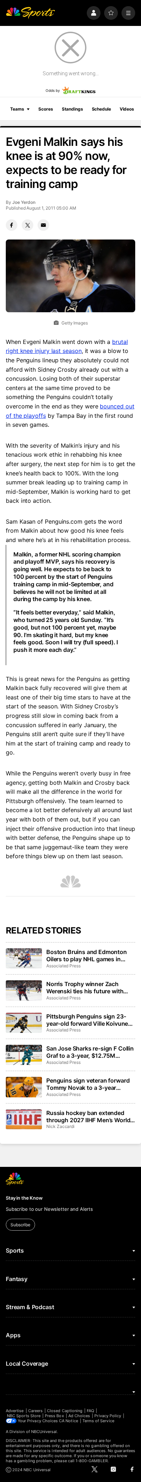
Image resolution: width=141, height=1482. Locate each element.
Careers (35, 1410)
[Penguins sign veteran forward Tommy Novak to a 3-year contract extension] (24, 1087)
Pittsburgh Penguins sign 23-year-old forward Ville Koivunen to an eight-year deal (89, 1020)
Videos (127, 109)
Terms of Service (98, 1420)
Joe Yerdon (23, 202)
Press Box (54, 1415)
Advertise (15, 1410)
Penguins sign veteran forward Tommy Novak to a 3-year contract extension (87, 1084)
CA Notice (68, 1420)
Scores (45, 109)
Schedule (101, 109)
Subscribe (20, 1224)
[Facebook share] (11, 225)
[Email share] (43, 225)
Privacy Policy (107, 1415)
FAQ (90, 1410)
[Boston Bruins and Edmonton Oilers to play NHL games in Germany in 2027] (24, 958)
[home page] (30, 13)
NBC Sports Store (23, 1415)
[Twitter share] (27, 225)
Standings (72, 109)
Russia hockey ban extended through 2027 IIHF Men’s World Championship (88, 1116)
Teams (17, 109)
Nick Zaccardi (60, 1126)
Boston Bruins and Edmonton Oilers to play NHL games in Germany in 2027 (86, 955)
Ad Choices (79, 1415)
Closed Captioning (64, 1410)
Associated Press (63, 965)
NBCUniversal (44, 1431)
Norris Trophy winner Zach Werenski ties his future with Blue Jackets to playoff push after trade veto (85, 987)
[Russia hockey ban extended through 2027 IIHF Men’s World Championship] (24, 1119)
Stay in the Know (24, 1198)
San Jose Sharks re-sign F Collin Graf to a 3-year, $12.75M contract (90, 1052)
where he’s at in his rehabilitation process (73, 539)
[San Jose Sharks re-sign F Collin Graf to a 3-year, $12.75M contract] (24, 1055)
